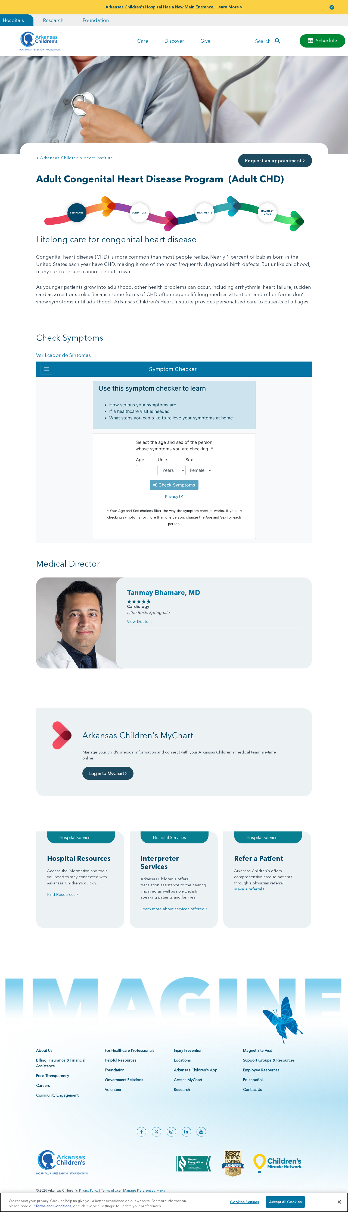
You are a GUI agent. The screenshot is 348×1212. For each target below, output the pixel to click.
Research (53, 20)
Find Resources (62, 894)
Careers (43, 1085)
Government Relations (124, 1079)
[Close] (339, 1202)
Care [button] (142, 41)
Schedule (326, 40)
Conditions (139, 212)
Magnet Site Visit (257, 1050)
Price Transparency (52, 1075)
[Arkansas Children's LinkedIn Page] (186, 1131)
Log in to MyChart (107, 773)
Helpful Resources (120, 1060)
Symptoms (76, 212)
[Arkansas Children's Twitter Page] (156, 1131)
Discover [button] (174, 41)
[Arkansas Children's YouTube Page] (201, 1131)
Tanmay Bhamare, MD (163, 592)
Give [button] (205, 41)
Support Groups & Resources (269, 1060)
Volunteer (113, 1089)
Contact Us (252, 1089)
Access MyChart (188, 1079)
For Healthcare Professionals (129, 1050)
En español (253, 1079)
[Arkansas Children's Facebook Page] (141, 1131)
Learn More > (229, 7)
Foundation (96, 20)
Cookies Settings (244, 1202)
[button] (332, 7)
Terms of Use (111, 1190)
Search (263, 41)
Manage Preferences (139, 1190)
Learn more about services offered (173, 908)
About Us (44, 1050)
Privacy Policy (88, 1190)
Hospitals (13, 20)
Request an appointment (274, 160)
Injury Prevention (188, 1050)
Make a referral (248, 888)
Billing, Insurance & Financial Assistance (60, 1063)
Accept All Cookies (285, 1202)
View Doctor (139, 621)
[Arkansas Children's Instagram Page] (171, 1131)
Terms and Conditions (54, 1206)
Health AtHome (267, 213)
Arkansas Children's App (195, 1069)
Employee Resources (261, 1069)
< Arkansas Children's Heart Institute (74, 157)
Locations (182, 1060)
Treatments (204, 212)
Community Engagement (57, 1095)
